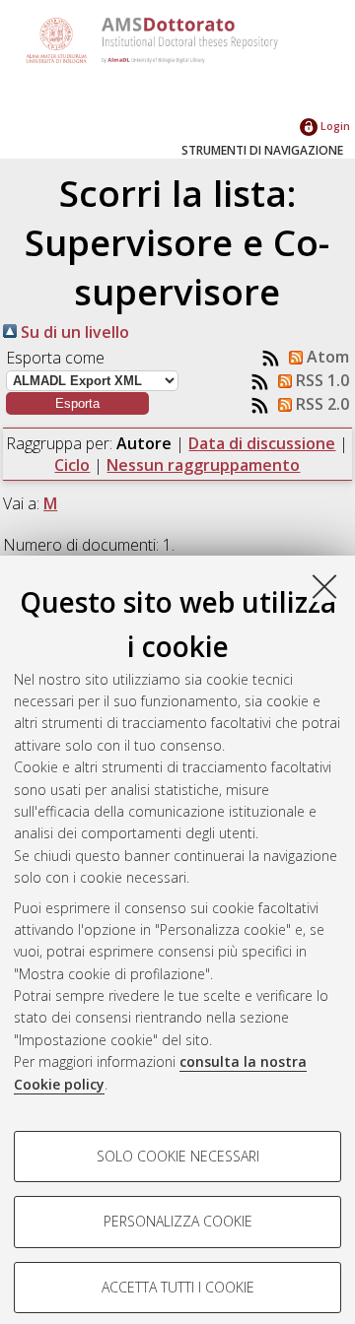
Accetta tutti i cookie (178, 1287)
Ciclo (72, 465)
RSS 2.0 (320, 404)
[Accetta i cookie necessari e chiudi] (324, 586)
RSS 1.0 (320, 380)
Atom (326, 356)
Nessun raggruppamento (203, 465)
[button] (77, 403)
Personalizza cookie (178, 1221)
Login (334, 125)
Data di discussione (261, 443)
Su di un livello (73, 332)
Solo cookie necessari (178, 1156)
